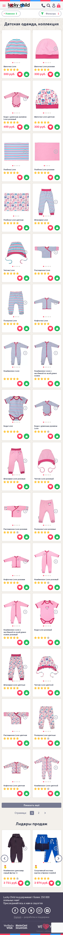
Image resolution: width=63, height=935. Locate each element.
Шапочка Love (10, 66)
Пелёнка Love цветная (14, 220)
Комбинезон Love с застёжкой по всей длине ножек (45, 373)
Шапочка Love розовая (44, 66)
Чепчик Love (9, 270)
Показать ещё (31, 805)
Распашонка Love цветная (15, 735)
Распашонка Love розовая (15, 529)
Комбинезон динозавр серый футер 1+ (14, 871)
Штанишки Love (41, 220)
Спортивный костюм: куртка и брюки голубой (45, 871)
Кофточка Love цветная (14, 785)
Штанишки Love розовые (14, 479)
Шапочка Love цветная (44, 117)
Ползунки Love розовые (45, 529)
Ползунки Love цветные (45, 735)
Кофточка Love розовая (14, 579)
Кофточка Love (41, 320)
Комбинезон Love (11, 371)
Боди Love (8, 426)
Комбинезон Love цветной (46, 785)
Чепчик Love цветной (43, 685)
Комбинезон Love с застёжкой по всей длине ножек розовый (15, 632)
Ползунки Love (10, 320)
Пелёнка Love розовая (44, 169)
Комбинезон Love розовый (46, 579)
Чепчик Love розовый (44, 479)
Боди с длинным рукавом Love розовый (15, 118)
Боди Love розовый (43, 630)
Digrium (17, 917)
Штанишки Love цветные (14, 685)
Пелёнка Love (10, 169)
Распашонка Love (42, 270)
